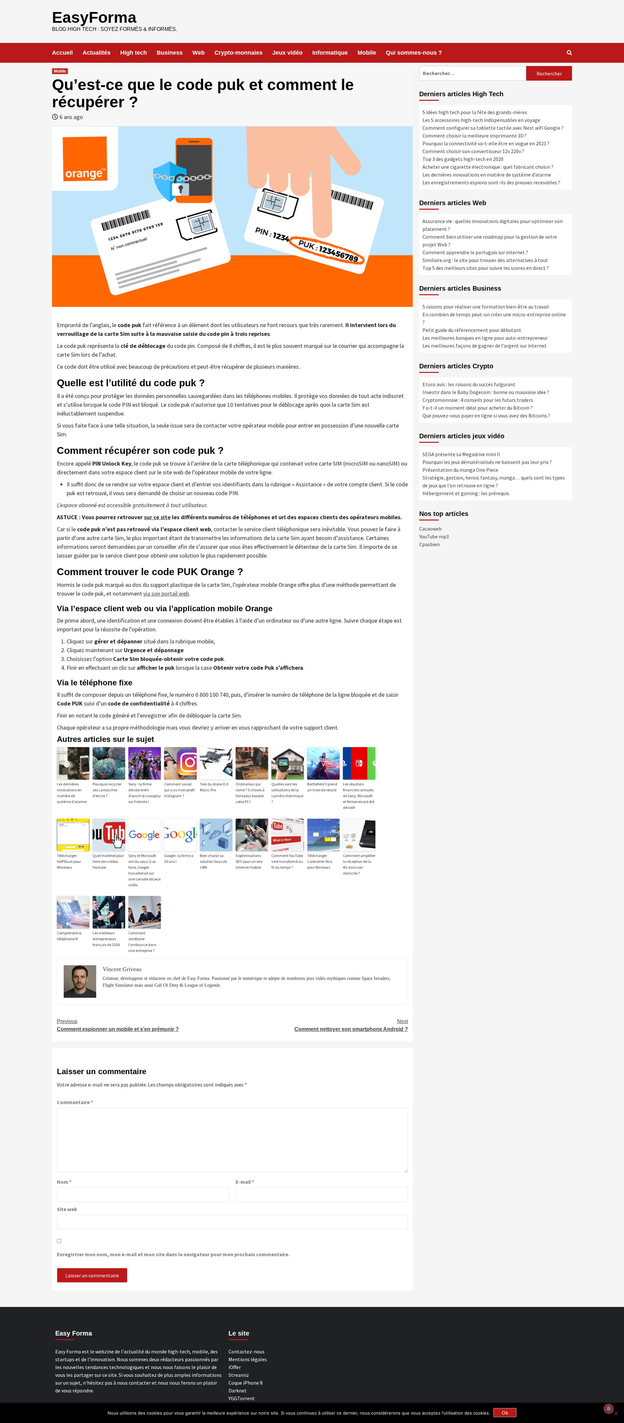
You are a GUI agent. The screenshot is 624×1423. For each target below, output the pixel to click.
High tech (133, 52)
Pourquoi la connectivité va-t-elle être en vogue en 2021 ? (486, 143)
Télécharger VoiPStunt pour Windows (69, 861)
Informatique (330, 52)
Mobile (367, 52)
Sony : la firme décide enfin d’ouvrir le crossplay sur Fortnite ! (144, 793)
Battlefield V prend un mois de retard (322, 787)
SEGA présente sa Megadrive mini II (461, 454)
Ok (505, 1412)
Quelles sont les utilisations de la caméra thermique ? (287, 793)
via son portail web (166, 593)
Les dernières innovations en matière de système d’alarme (72, 793)
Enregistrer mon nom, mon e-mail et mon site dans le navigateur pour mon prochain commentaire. (173, 1254)
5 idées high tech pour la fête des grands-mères (474, 112)
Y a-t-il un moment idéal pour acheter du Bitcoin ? (477, 407)
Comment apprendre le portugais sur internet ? (475, 252)
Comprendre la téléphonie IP (69, 935)
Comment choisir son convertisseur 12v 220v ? (473, 151)
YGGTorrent (241, 1398)
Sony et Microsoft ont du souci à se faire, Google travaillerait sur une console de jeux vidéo (144, 870)
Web (198, 52)
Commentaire (75, 1102)
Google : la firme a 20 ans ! (178, 858)
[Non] (616, 1413)
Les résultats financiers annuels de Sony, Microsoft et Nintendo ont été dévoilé (358, 796)
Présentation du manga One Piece (460, 470)
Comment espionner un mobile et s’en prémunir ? (118, 1025)
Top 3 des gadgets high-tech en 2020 (462, 159)
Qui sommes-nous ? (414, 52)
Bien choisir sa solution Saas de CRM (213, 861)
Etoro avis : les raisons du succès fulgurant (468, 384)
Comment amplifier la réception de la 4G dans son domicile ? (359, 864)
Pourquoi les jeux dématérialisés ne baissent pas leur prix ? (487, 462)
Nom (64, 1182)
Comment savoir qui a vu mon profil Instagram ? (179, 790)
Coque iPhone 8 (245, 1382)
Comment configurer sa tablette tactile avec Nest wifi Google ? (493, 128)
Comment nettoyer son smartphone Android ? (351, 1025)
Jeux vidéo (287, 52)
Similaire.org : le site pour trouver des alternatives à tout (485, 260)
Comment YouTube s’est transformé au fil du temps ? (287, 861)
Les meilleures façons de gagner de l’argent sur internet (484, 345)
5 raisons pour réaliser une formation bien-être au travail (485, 306)
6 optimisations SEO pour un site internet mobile (249, 861)
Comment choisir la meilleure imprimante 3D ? (474, 135)
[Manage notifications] (609, 1408)
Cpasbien (429, 544)
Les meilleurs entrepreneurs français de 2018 (106, 938)
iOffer (234, 1367)
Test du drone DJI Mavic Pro (214, 787)
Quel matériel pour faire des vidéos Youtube (108, 861)
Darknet (237, 1390)
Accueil (62, 52)
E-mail (245, 1182)
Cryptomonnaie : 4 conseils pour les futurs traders (477, 400)
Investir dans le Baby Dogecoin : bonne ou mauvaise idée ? (485, 392)
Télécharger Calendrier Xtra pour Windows (319, 861)
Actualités (96, 52)
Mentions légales (247, 1359)
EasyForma (94, 17)
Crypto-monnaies (238, 52)
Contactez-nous (246, 1351)
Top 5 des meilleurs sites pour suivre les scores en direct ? (485, 268)
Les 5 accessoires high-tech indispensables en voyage (481, 120)
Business (170, 52)
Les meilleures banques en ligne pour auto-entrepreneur (485, 338)
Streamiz (238, 1375)
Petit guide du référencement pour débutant (471, 330)
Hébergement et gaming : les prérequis (465, 493)
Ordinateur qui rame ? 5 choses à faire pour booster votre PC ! (250, 793)
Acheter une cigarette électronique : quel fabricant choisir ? (487, 167)
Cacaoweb (430, 528)
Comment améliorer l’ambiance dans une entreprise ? (142, 941)
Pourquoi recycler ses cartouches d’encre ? (107, 790)
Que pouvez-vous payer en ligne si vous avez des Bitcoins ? (486, 415)
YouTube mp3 (434, 536)
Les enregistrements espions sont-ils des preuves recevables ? (491, 182)
